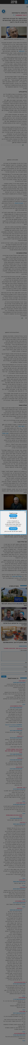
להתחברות (13, 515)
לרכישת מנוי (13, 528)
